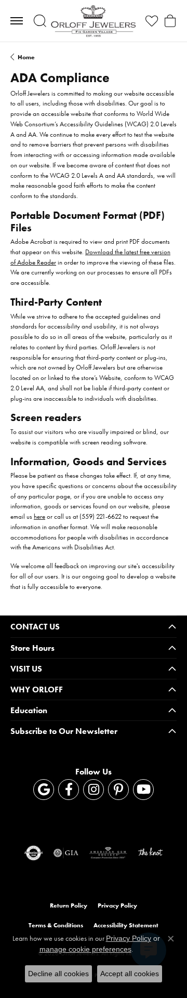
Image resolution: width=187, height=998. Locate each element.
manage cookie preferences (85, 949)
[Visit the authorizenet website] (33, 853)
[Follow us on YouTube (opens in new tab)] (143, 789)
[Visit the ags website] (108, 853)
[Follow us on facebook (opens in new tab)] (68, 789)
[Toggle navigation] (16, 21)
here (39, 516)
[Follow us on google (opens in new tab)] (43, 789)
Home (26, 57)
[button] (39, 20)
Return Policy (68, 905)
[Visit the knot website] (150, 853)
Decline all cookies (58, 973)
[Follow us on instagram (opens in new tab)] (93, 789)
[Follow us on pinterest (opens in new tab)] (118, 789)
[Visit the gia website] (66, 853)
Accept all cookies (129, 973)
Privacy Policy (117, 905)
